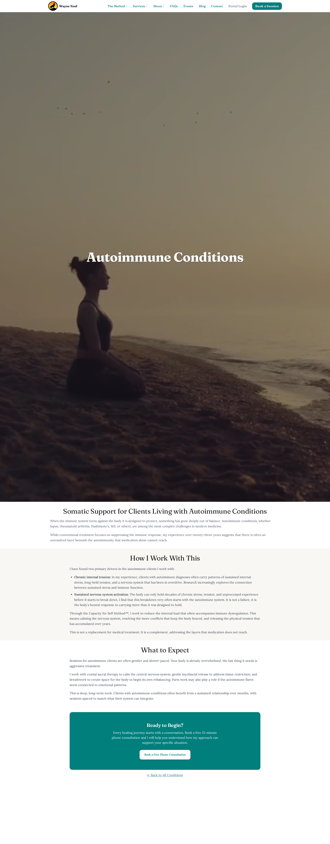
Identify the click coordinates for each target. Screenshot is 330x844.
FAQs (174, 6)
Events (188, 6)
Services (139, 6)
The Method (116, 6)
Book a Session (267, 6)
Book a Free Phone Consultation (165, 754)
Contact (217, 6)
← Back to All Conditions (165, 775)
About (157, 6)
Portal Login (237, 6)
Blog (202, 6)
